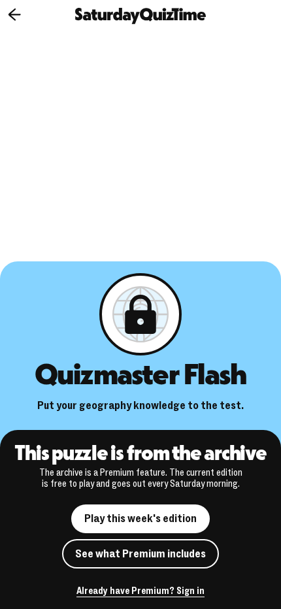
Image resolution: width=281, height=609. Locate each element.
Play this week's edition (140, 518)
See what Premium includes (140, 553)
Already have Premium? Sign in (140, 591)
